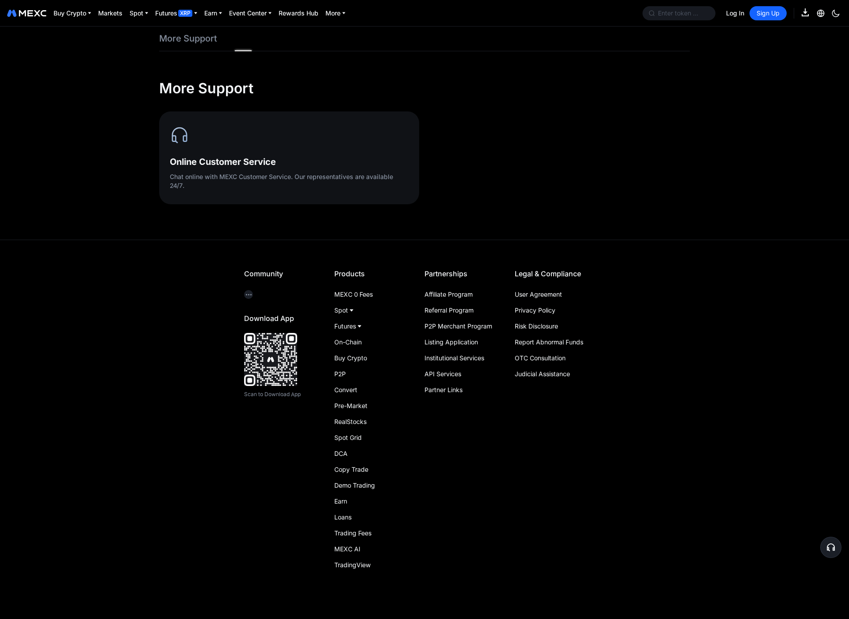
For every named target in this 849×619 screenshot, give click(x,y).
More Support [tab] (188, 38)
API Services (442, 374)
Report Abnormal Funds (549, 342)
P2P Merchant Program (458, 326)
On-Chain (348, 342)
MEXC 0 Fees (353, 294)
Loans (343, 517)
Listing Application (451, 342)
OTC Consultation (540, 358)
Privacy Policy (535, 310)
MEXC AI (347, 549)
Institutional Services (454, 358)
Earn (340, 501)
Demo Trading (354, 485)
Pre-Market (350, 405)
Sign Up (768, 13)
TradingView (352, 565)
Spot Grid (348, 437)
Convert (345, 390)
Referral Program (449, 310)
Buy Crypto (350, 358)
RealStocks (350, 421)
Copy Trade (351, 469)
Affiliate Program (448, 294)
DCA (341, 453)
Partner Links (443, 390)
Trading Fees (352, 533)
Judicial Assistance (542, 374)
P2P (340, 374)
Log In (735, 13)
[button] (830, 547)
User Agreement (538, 294)
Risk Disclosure (536, 326)
